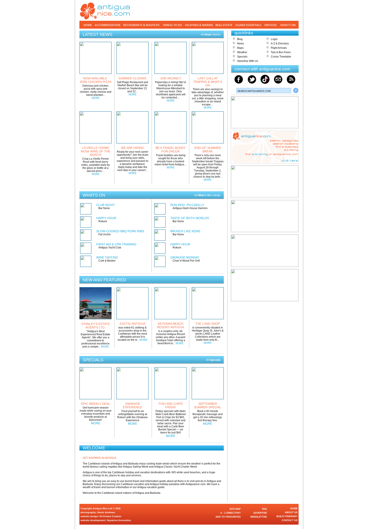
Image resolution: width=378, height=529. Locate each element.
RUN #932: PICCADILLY (187, 205)
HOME (294, 508)
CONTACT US (290, 520)
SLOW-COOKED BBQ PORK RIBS (120, 231)
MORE (96, 98)
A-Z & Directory (280, 43)
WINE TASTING (107, 257)
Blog (240, 39)
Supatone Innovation (119, 520)
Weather (242, 52)
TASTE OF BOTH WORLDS (189, 218)
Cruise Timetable (281, 56)
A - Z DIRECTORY (230, 513)
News (240, 43)
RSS (264, 509)
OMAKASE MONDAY (184, 257)
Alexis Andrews (106, 512)
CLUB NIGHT (105, 205)
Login (274, 39)
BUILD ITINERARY (287, 516)
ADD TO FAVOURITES (228, 516)
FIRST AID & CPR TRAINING (116, 244)
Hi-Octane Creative (110, 516)
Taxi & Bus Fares (281, 52)
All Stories (210, 34)
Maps (240, 47)
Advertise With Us (247, 61)
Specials (242, 56)
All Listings (207, 195)
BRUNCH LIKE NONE (185, 231)
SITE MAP (235, 509)
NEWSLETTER (258, 516)
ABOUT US (291, 512)
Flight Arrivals (279, 47)
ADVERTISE (260, 513)
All (213, 359)
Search (296, 90)
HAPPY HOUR (106, 218)
